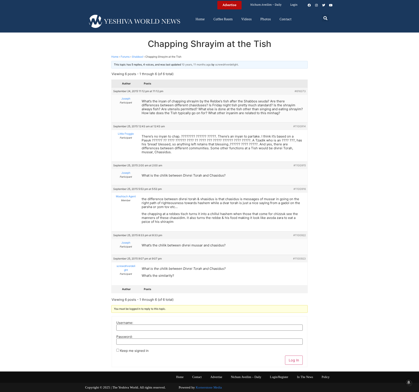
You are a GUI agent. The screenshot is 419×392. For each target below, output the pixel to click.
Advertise (216, 377)
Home (200, 19)
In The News (305, 377)
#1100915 (300, 165)
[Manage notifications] (408, 382)
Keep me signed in (134, 350)
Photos (265, 19)
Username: (124, 322)
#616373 (300, 91)
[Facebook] (309, 5)
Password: (124, 336)
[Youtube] (331, 5)
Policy (326, 377)
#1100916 (300, 189)
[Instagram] (316, 5)
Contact (286, 19)
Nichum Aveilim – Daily (266, 5)
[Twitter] (324, 5)
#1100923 (299, 258)
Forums (125, 56)
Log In (294, 360)
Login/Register (279, 377)
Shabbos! (137, 56)
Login (293, 5)
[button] (325, 18)
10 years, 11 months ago (196, 64)
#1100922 (299, 235)
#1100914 (299, 126)
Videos (246, 19)
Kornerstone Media (209, 387)
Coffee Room (223, 19)
